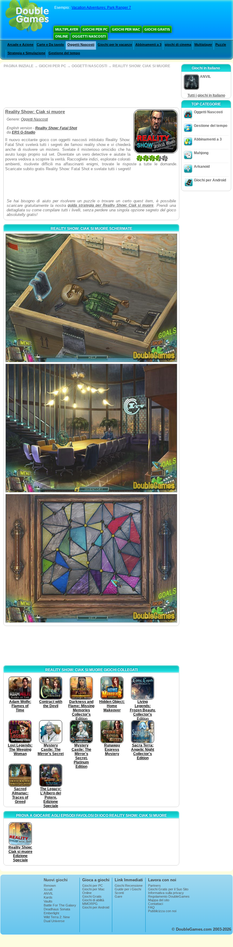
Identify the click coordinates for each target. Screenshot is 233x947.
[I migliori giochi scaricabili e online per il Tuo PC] (27, 16)
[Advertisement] (91, 88)
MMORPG (90, 904)
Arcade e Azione (20, 44)
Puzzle (220, 44)
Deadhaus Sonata (57, 909)
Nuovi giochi (56, 880)
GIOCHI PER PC (52, 66)
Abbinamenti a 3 (148, 44)
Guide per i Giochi (128, 889)
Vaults (48, 901)
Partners (154, 885)
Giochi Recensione (129, 885)
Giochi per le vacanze (115, 44)
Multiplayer (66, 29)
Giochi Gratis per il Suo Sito (168, 889)
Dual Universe (54, 921)
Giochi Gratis (157, 29)
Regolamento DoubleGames (169, 896)
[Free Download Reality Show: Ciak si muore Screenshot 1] (91, 297)
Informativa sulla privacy (166, 893)
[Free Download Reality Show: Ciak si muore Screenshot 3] (91, 558)
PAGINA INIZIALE (18, 66)
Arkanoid (202, 166)
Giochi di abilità (93, 900)
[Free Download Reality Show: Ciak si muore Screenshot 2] (91, 428)
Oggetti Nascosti (89, 36)
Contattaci (155, 904)
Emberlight (51, 913)
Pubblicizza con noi (162, 911)
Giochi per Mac (126, 29)
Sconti (119, 893)
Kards (48, 897)
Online (61, 36)
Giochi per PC (95, 29)
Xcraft (48, 889)
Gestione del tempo (64, 53)
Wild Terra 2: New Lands (57, 918)
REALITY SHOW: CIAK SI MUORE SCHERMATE (91, 229)
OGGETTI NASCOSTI (89, 66)
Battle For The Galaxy (60, 905)
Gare (118, 896)
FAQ (151, 907)
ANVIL (48, 893)
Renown (50, 885)
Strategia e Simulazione (26, 53)
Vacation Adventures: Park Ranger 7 (101, 7)
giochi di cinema (178, 44)
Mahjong (201, 153)
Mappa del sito (158, 900)
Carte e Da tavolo (50, 44)
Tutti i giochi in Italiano (206, 95)
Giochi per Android (210, 180)
